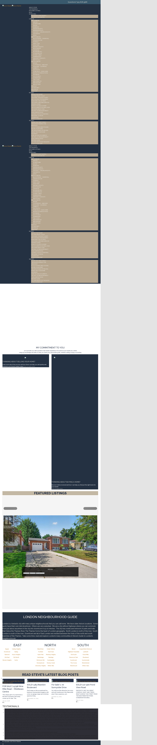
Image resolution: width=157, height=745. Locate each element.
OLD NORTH (36, 33)
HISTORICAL (34, 89)
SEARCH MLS (32, 14)
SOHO (35, 35)
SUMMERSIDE (36, 78)
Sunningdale (50, 660)
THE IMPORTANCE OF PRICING (39, 130)
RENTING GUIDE (35, 140)
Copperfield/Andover (85, 649)
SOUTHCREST (37, 76)
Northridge (40, 657)
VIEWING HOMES (36, 104)
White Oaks (85, 665)
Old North (16, 657)
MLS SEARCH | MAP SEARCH (38, 15)
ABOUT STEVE (33, 7)
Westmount (73, 665)
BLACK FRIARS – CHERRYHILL (41, 38)
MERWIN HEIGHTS (38, 30)
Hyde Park (41, 654)
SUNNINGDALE (37, 56)
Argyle (7, 649)
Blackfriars (40, 649)
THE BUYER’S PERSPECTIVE (38, 123)
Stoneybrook (40, 663)
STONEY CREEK (37, 55)
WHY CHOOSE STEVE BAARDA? (39, 99)
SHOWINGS (34, 133)
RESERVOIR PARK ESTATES (40, 73)
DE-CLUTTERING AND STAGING (39, 127)
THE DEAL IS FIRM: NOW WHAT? (39, 110)
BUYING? (31, 92)
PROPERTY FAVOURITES (38, 17)
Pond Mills (86, 654)
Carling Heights (16, 649)
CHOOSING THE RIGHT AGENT (39, 97)
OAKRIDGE (36, 50)
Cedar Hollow (51, 649)
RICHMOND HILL (37, 51)
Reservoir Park (73, 657)
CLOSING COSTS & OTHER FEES (39, 114)
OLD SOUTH (36, 69)
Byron (73, 649)
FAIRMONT (36, 27)
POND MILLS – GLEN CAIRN (40, 71)
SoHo (16, 660)
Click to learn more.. (30, 366)
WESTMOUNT (37, 82)
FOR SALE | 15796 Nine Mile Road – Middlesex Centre (12, 689)
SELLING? (31, 120)
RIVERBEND (36, 74)
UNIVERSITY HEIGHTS (39, 58)
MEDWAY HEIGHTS (38, 46)
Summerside (85, 660)
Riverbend (86, 657)
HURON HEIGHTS (38, 28)
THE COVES (36, 79)
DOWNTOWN (37, 23)
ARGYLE (35, 22)
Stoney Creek (51, 663)
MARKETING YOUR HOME (38, 132)
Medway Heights (51, 654)
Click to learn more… (57, 488)
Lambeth (85, 652)
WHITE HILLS (36, 60)
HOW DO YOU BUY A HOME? (39, 105)
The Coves (73, 663)
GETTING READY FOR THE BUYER (40, 142)
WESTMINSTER (37, 81)
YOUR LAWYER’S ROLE (37, 112)
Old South (74, 654)
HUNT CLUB (36, 43)
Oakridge (50, 657)
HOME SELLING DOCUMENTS (39, 135)
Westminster (85, 663)
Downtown (7, 652)
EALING (35, 25)
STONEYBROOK (37, 53)
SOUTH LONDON (35, 61)
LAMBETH (36, 68)
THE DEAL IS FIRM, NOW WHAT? (39, 137)
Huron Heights (16, 654)
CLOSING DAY (35, 117)
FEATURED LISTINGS (34, 10)
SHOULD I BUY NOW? (37, 94)
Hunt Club (51, 652)
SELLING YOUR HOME (37, 128)
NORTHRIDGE (37, 48)
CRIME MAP (34, 91)
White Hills (51, 665)
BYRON (35, 63)
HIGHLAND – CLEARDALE (40, 66)
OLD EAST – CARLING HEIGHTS (41, 32)
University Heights (40, 665)
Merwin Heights (7, 660)
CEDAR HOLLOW (37, 40)
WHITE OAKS (36, 84)
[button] (10, 508)
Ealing (16, 652)
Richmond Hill (40, 660)
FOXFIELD (35, 41)
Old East (7, 657)
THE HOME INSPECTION (37, 109)
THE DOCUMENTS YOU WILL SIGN (40, 107)
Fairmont (7, 654)
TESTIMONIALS (33, 9)
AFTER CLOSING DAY (37, 119)
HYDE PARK (36, 45)
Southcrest (73, 660)
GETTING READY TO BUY (38, 96)
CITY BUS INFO (35, 87)
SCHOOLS (34, 86)
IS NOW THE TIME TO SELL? (38, 122)
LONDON (31, 19)
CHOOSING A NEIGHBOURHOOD (40, 102)
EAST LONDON (35, 20)
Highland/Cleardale (73, 652)
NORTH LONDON (35, 37)
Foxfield (40, 652)
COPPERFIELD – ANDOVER (40, 64)
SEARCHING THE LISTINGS (38, 101)
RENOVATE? (34, 125)
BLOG (30, 12)
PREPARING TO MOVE (37, 115)
